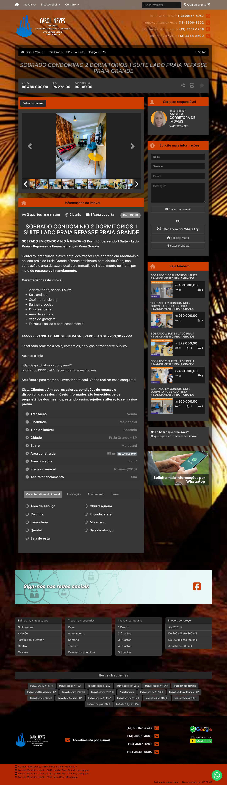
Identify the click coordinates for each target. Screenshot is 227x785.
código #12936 (151, 692)
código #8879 (41, 698)
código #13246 (73, 692)
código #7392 (185, 698)
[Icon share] (197, 586)
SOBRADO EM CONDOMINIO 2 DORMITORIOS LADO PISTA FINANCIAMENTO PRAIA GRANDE (172, 306)
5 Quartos (124, 652)
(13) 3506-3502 (191, 22)
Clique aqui (158, 436)
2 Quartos (124, 633)
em (41, 692)
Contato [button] (70, 4)
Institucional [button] (49, 4)
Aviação (23, 633)
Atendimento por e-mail (91, 740)
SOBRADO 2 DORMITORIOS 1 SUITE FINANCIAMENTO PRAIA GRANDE (174, 277)
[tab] (33, 103)
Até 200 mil (175, 627)
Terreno (73, 646)
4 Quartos (124, 646)
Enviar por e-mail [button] (179, 209)
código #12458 (127, 704)
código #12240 (98, 704)
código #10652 (99, 698)
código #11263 (99, 685)
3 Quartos (124, 640)
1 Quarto (123, 627)
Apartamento (76, 633)
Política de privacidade (166, 782)
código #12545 (128, 685)
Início (28, 52)
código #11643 (156, 685)
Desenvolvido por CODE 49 (197, 782)
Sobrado (78, 52)
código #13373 (41, 686)
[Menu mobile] (17, 5)
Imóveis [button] (28, 4)
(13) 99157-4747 (191, 16)
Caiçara (23, 652)
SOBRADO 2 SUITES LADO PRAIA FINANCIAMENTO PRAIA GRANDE (172, 335)
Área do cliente (196, 4)
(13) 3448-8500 (191, 36)
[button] (31, 146)
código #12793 (102, 692)
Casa (71, 627)
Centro (22, 646)
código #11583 (128, 698)
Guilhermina (25, 627)
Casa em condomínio (81, 652)
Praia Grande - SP (58, 52)
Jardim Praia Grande (31, 640)
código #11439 (157, 698)
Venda (39, 52)
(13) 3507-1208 (191, 29)
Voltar (202, 52)
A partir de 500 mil (180, 646)
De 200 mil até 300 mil (182, 633)
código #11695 (70, 685)
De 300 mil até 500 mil (182, 640)
